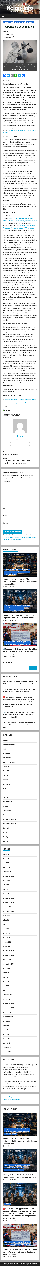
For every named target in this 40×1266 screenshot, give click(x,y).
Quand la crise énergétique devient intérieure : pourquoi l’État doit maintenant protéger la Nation (19, 725)
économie (7, 608)
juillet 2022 (6, 1025)
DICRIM (5, 780)
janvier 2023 (7, 999)
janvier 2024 (7, 946)
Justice (5, 806)
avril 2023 (6, 986)
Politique (6, 815)
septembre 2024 (8, 911)
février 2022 (7, 1047)
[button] (3, 16)
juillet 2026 (6, 854)
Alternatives (26, 605)
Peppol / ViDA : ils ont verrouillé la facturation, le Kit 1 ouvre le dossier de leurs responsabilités (20, 581)
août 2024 (6, 916)
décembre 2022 (8, 1003)
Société (14, 574)
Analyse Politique (8, 22)
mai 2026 (6, 859)
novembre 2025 (8, 876)
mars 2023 (6, 990)
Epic (4, 788)
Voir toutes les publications (20, 444)
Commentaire (7, 481)
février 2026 (7, 872)
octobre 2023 (7, 959)
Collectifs (6, 771)
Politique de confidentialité (11, 1099)
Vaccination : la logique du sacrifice (16, 403)
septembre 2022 (8, 1017)
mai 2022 (6, 1034)
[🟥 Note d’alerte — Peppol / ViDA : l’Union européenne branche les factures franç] (20, 1194)
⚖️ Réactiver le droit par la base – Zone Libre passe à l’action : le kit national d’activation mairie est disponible (20, 651)
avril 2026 (6, 863)
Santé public (30, 22)
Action (18, 569)
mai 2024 (6, 929)
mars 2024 (6, 938)
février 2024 (7, 942)
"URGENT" (7, 605)
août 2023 (6, 968)
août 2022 (6, 1021)
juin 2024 (6, 924)
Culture (5, 775)
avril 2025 (6, 894)
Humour (5, 797)
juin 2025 (6, 889)
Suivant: (17, 460)
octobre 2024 (7, 907)
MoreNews (23, 1264)
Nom (4, 508)
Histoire (5, 793)
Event (6, 31)
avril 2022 (6, 1039)
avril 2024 (6, 933)
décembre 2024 (8, 898)
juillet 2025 (6, 885)
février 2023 (7, 995)
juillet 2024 (6, 920)
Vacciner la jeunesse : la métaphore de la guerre (20, 399)
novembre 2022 (8, 1008)
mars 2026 (6, 867)
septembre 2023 (8, 964)
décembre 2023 (8, 951)
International (7, 802)
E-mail (5, 515)
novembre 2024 (8, 902)
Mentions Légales (9, 1097)
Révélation (17, 22)
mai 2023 (6, 981)
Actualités (20, 641)
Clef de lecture (25, 569)
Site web (6, 523)
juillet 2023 (6, 973)
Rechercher (7, 662)
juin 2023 (6, 977)
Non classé (7, 810)
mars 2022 (6, 1043)
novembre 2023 (8, 955)
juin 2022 (6, 1030)
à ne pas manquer (9, 569)
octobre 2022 (7, 1012)
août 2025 (6, 880)
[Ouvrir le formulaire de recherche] (36, 16)
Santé (23, 22)
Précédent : (10, 453)
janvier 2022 (7, 1052)
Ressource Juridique (10, 571)
